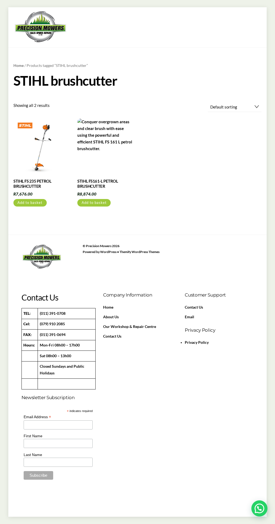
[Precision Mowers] (40, 42)
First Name (33, 436)
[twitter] (39, 270)
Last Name (33, 455)
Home (18, 65)
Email (189, 317)
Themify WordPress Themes (140, 252)
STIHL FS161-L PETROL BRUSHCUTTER (97, 184)
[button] (259, 508)
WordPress (108, 252)
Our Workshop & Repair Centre (129, 326)
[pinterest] (52, 270)
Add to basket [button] (29, 202)
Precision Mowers (98, 246)
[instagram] (64, 270)
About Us (111, 317)
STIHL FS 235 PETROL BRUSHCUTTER (32, 184)
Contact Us (112, 336)
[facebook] (26, 270)
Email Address (37, 417)
